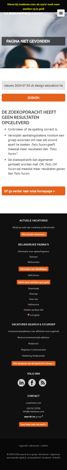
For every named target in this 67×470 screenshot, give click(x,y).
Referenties (33, 262)
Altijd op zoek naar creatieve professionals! (33, 227)
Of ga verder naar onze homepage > (29, 191)
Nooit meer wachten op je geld (33, 282)
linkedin (56, 457)
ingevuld (23, 445)
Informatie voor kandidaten (33, 268)
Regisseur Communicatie (33, 349)
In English (35, 315)
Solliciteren (33, 275)
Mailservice (33, 304)
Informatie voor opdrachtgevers (33, 251)
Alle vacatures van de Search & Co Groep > (33, 363)
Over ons (33, 299)
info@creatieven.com (33, 411)
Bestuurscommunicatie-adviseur (33, 337)
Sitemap (33, 293)
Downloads (33, 288)
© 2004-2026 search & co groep (22, 454)
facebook (46, 457)
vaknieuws (34, 445)
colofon (44, 445)
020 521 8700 (33, 408)
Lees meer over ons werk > (33, 424)
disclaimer (44, 454)
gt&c (23, 457)
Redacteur (33, 343)
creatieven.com (33, 402)
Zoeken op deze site (33, 309)
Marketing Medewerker (33, 355)
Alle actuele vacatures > (33, 234)
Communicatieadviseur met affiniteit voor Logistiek (33, 331)
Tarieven (33, 256)
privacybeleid (34, 457)
